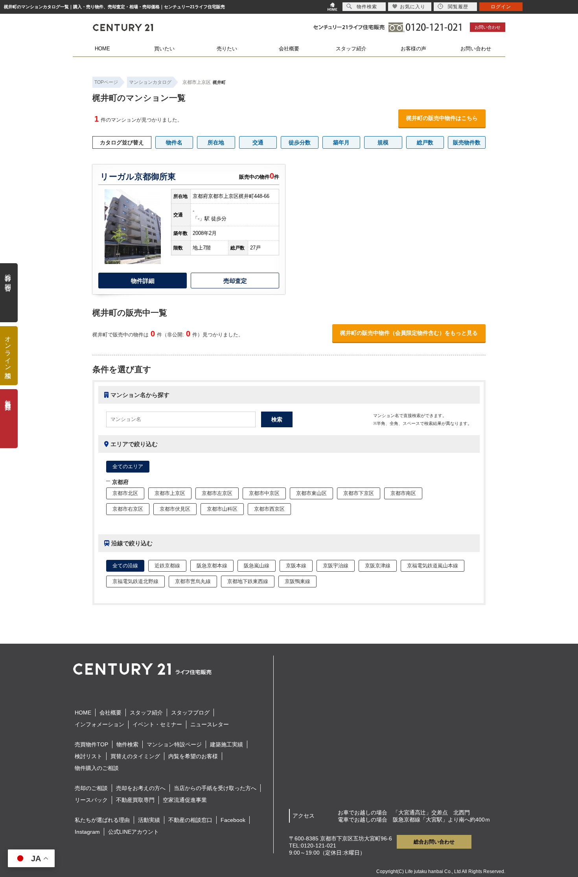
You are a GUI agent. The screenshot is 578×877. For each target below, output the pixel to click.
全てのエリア (127, 466)
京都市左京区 (217, 493)
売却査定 (235, 280)
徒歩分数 (300, 142)
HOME (102, 49)
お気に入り (412, 6)
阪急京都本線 (212, 566)
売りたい (227, 49)
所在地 (216, 142)
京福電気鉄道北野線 (135, 581)
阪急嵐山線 (256, 566)
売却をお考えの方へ (141, 788)
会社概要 (289, 49)
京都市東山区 (311, 493)
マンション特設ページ (174, 744)
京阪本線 (296, 566)
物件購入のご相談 (97, 768)
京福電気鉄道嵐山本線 (432, 566)
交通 (257, 142)
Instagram (87, 832)
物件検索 (127, 744)
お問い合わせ (488, 27)
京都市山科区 (222, 509)
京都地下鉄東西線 (247, 581)
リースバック (91, 800)
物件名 (174, 142)
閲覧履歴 (458, 6)
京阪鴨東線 (297, 581)
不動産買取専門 (135, 800)
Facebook (233, 820)
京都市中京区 (264, 493)
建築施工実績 (226, 744)
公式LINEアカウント (133, 832)
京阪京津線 (377, 566)
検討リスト (88, 756)
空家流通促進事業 (185, 800)
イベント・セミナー (157, 724)
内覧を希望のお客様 (193, 756)
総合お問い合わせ (434, 842)
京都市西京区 (269, 509)
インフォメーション (99, 724)
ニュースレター (209, 724)
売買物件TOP (91, 744)
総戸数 (425, 142)
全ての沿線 (125, 566)
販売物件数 (466, 142)
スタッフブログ (190, 712)
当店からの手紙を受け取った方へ (215, 788)
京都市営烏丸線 (193, 581)
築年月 (341, 142)
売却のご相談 (91, 788)
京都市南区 (403, 493)
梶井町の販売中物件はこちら (442, 118)
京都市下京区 (358, 493)
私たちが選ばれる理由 (102, 820)
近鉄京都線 (167, 566)
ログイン (501, 6)
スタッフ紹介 (351, 49)
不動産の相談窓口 (190, 820)
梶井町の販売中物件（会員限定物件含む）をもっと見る (409, 333)
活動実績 (149, 820)
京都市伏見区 (175, 509)
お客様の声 (413, 49)
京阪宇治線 (335, 566)
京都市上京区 (196, 82)
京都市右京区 (127, 509)
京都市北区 (125, 493)
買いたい (164, 49)
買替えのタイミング (135, 756)
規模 (382, 142)
